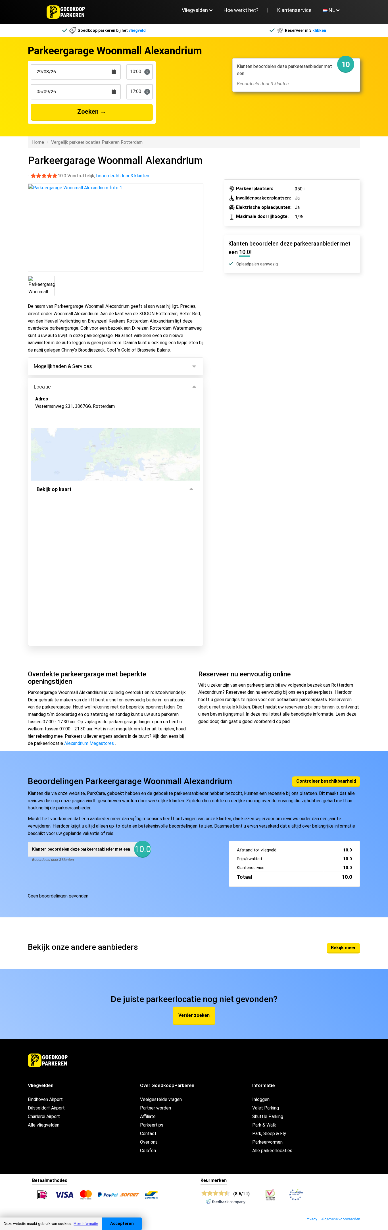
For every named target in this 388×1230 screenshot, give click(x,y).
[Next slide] (198, 223)
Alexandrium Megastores (89, 743)
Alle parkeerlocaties (272, 1150)
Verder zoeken (194, 1015)
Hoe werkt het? (241, 10)
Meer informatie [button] (86, 1224)
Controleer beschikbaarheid (326, 781)
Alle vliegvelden (43, 1125)
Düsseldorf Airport (46, 1108)
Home (38, 142)
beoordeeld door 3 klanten (122, 175)
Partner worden (155, 1108)
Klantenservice (294, 10)
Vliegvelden (195, 10)
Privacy (311, 1219)
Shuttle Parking (267, 1116)
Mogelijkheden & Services (63, 366)
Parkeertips (151, 1125)
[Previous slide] (33, 223)
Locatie (42, 387)
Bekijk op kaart (54, 489)
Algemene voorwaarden (340, 1219)
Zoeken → (91, 111)
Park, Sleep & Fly (269, 1133)
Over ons (149, 1142)
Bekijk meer (343, 947)
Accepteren (122, 1223)
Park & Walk (264, 1125)
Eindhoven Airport (45, 1099)
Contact (148, 1133)
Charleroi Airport (44, 1116)
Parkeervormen (267, 1142)
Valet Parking (265, 1108)
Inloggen (261, 1099)
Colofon (148, 1150)
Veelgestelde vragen (161, 1099)
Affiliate (148, 1116)
